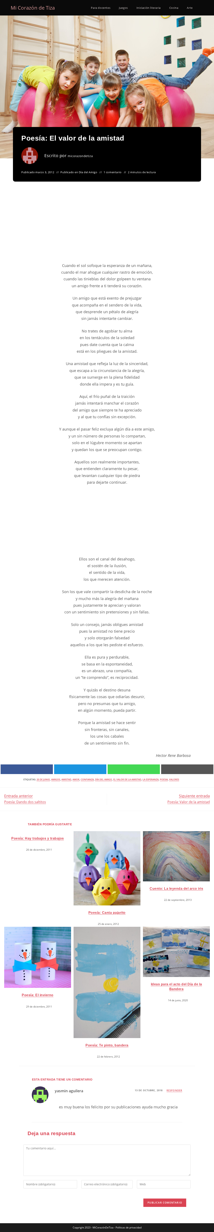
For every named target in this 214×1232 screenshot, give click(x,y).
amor (76, 779)
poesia (164, 779)
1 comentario (113, 172)
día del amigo (103, 779)
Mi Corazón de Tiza (33, 7)
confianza (87, 779)
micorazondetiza (80, 156)
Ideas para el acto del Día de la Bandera (176, 986)
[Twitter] (80, 769)
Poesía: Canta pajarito (107, 912)
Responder (174, 1090)
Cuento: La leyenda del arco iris (176, 888)
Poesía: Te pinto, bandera (107, 1045)
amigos (55, 779)
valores (174, 779)
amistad (66, 779)
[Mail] (187, 769)
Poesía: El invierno (38, 995)
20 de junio (43, 779)
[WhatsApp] (134, 769)
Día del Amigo (88, 172)
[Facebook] (27, 769)
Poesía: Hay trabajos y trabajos (37, 838)
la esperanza (151, 779)
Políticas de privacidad (128, 1227)
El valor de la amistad (127, 779)
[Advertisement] (107, 227)
